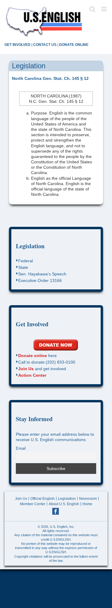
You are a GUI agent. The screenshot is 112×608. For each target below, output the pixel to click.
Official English (42, 498)
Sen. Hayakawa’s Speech (42, 274)
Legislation (30, 246)
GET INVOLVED (17, 45)
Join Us (26, 368)
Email (21, 448)
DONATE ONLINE (73, 45)
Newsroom (88, 498)
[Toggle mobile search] (92, 9)
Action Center (32, 375)
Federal (25, 260)
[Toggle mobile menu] (104, 9)
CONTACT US (44, 45)
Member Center (32, 504)
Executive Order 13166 (40, 280)
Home (87, 504)
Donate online (32, 355)
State (23, 267)
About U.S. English (64, 504)
